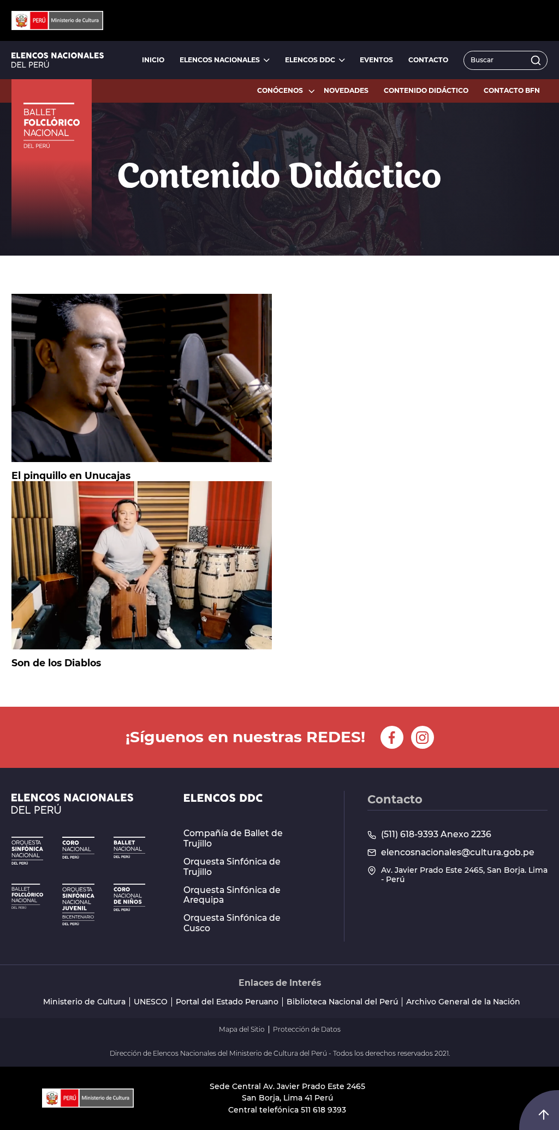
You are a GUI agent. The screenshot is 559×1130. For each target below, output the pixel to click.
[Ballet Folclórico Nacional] (27, 896)
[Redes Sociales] (391, 737)
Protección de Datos (307, 1029)
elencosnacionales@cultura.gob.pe (457, 852)
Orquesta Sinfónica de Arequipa (232, 895)
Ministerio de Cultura (84, 1002)
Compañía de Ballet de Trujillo (233, 839)
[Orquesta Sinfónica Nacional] (27, 850)
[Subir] (543, 1114)
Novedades (346, 90)
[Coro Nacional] (78, 848)
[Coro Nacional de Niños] (129, 897)
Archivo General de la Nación (463, 1002)
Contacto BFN (512, 90)
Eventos (376, 60)
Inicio (153, 60)
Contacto (428, 60)
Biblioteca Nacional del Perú (342, 1002)
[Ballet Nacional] (129, 847)
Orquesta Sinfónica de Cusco (232, 923)
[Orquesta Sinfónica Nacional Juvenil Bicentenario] (78, 905)
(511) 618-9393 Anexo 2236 (436, 834)
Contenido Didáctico (426, 90)
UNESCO (151, 1002)
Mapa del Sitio (242, 1029)
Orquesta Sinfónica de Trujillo (232, 867)
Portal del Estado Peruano (227, 1002)
